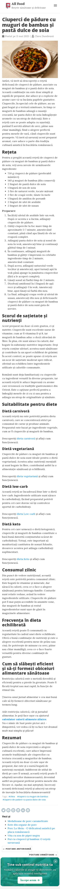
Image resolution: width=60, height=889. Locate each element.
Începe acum (28, 880)
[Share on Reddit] (13, 810)
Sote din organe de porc (22, 824)
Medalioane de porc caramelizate (28, 821)
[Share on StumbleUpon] (23, 810)
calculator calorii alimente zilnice (24, 719)
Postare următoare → (43, 854)
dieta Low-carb (26, 513)
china (12, 796)
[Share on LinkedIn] (18, 810)
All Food (18, 4)
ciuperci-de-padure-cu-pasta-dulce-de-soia (25, 799)
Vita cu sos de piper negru (24, 835)
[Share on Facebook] (8, 810)
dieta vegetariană (27, 476)
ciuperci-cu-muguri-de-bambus (33, 796)
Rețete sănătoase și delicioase (29, 7)
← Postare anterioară (17, 848)
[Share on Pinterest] (28, 810)
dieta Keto (23, 559)
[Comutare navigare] (55, 5)
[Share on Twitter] (3, 810)
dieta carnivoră (26, 438)
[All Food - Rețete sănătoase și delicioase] (8, 5)
